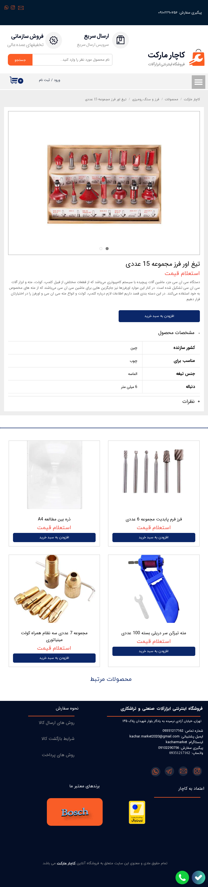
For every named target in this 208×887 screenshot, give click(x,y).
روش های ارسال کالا (56, 722)
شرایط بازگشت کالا (57, 738)
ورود (57, 80)
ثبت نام (44, 80)
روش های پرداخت (58, 755)
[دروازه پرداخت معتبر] (137, 823)
